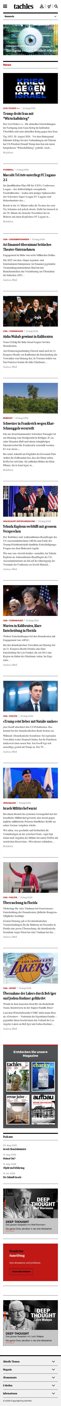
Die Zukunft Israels (12, 1177)
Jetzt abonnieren (21, 1272)
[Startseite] (23, 6)
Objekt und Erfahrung (13, 1168)
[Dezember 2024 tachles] (18, 1077)
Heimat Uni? (9, 1158)
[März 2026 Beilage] (43, 1077)
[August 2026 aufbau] (43, 1110)
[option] (30, 40)
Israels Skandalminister (14, 1149)
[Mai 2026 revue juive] (18, 1110)
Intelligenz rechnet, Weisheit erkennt (32, 50)
